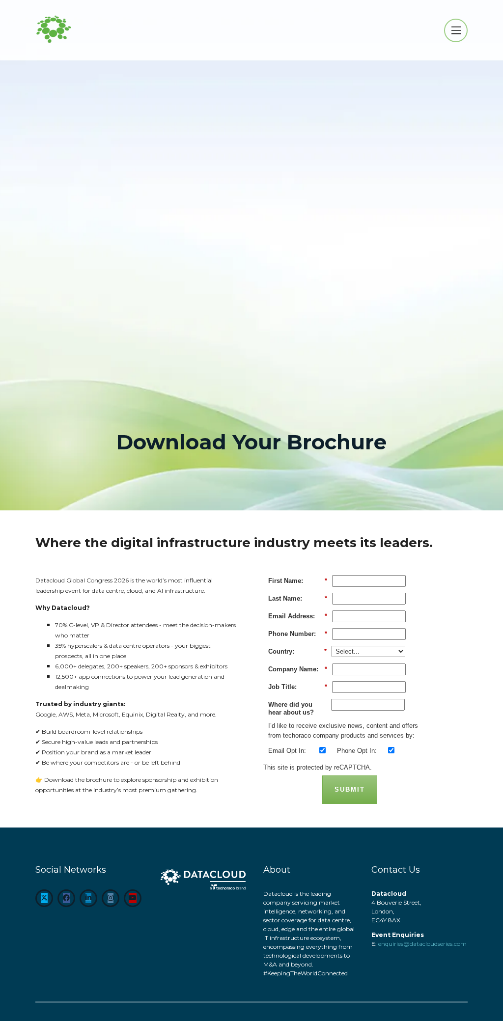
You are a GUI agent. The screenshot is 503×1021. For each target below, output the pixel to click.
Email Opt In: (287, 750)
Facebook (66, 898)
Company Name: (297, 669)
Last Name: (297, 598)
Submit (350, 789)
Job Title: (297, 686)
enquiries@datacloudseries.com (422, 943)
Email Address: (297, 616)
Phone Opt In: (357, 750)
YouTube (132, 898)
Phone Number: (297, 633)
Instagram (110, 898)
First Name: (297, 580)
